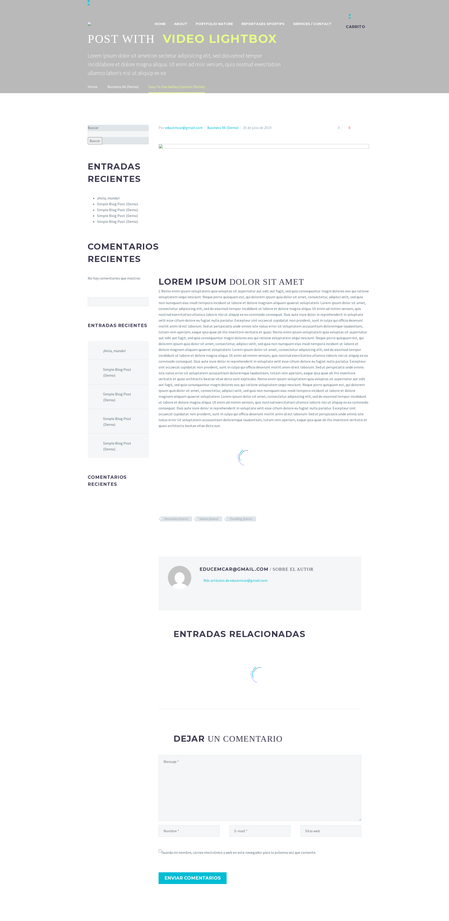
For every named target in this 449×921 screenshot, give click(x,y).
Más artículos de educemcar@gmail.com (235, 580)
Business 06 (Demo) (223, 127)
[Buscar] (340, 24)
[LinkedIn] (189, 532)
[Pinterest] (175, 532)
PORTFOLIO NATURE (214, 24)
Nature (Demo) (209, 519)
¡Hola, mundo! (108, 198)
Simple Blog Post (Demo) (117, 204)
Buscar (93, 127)
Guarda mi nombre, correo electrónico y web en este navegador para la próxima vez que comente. (239, 852)
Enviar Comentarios (192, 878)
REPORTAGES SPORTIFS (263, 24)
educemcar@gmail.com (184, 127)
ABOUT (180, 24)
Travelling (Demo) (241, 519)
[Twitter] (168, 532)
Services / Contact (312, 24)
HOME (160, 24)
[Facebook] (161, 532)
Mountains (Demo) (176, 519)
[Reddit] (195, 532)
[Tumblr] (182, 532)
